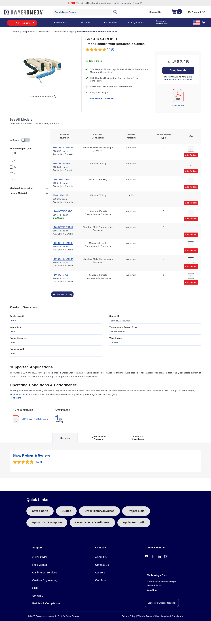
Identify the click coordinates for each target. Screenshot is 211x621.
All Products (23, 23)
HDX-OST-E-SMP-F (63, 243)
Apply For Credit (134, 522)
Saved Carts (40, 510)
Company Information (161, 22)
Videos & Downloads (138, 437)
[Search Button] (115, 12)
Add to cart (191, 155)
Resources (60, 22)
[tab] (31, 415)
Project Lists (136, 510)
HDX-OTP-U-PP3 (61, 179)
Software (37, 595)
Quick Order (39, 557)
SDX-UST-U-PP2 (61, 195)
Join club (152, 590)
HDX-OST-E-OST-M (63, 227)
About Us (101, 557)
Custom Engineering (44, 580)
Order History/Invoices (99, 510)
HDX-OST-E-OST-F (62, 211)
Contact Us (155, 12)
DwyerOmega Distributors (92, 522)
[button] (199, 22)
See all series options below (178, 79)
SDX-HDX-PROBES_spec (34, 418)
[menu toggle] (13, 22)
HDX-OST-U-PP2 (61, 163)
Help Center (39, 564)
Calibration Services (44, 572)
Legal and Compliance (172, 616)
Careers (100, 572)
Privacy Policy (128, 616)
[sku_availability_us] (25, 140)
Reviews (65, 440)
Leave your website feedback (162, 603)
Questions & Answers (99, 437)
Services (85, 22)
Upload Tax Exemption (47, 522)
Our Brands (110, 22)
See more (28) (63, 294)
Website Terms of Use (148, 616)
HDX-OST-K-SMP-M (63, 147)
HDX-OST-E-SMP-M (63, 259)
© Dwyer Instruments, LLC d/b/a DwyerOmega (53, 616)
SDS (35, 588)
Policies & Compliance (46, 603)
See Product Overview (102, 98)
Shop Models (178, 70)
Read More (15, 398)
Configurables (136, 22)
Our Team (101, 580)
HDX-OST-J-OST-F (62, 274)
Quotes (66, 510)
